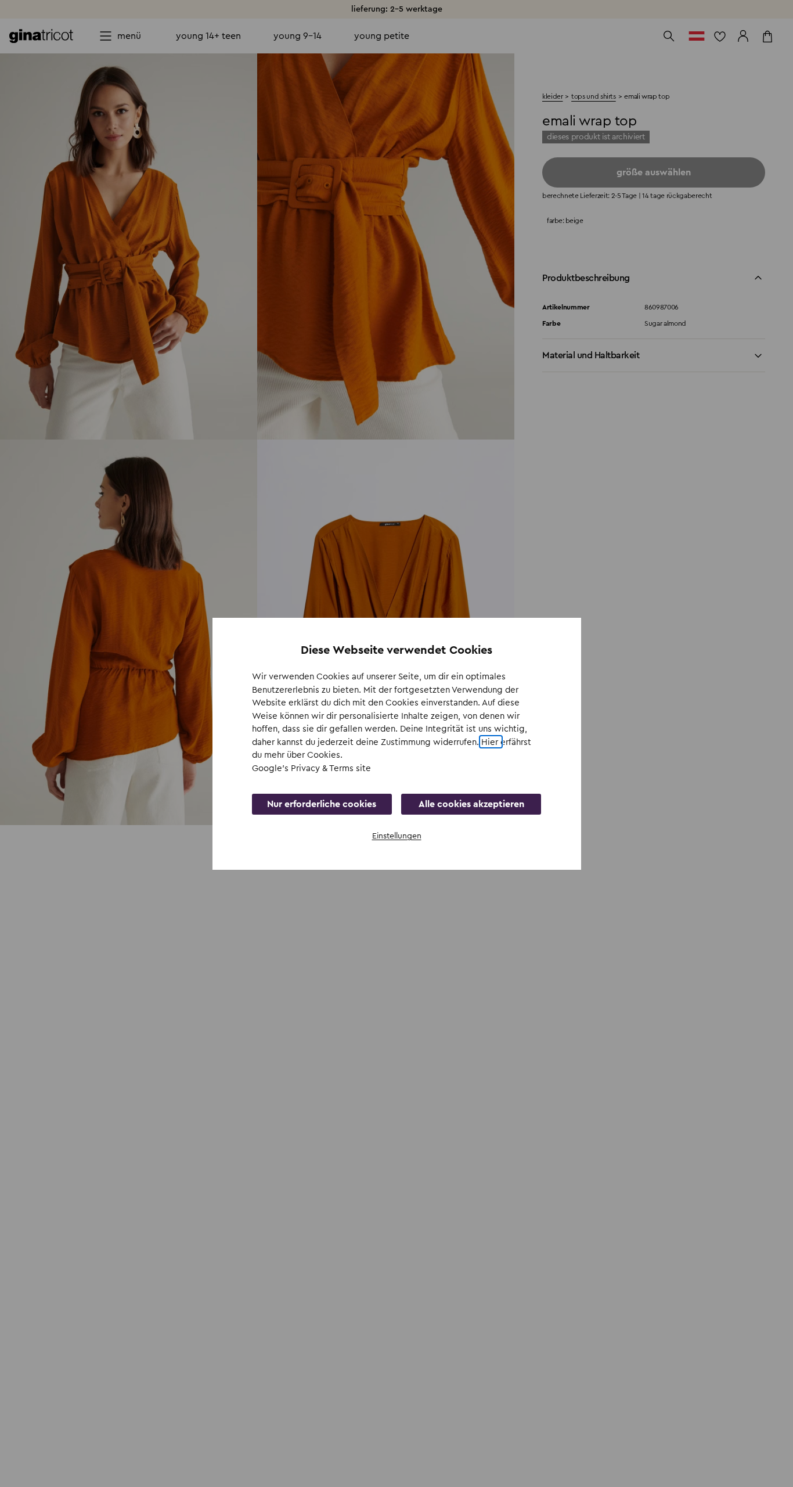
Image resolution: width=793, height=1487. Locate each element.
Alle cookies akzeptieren (471, 804)
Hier (490, 741)
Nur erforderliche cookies (321, 804)
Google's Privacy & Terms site (311, 768)
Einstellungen (396, 836)
